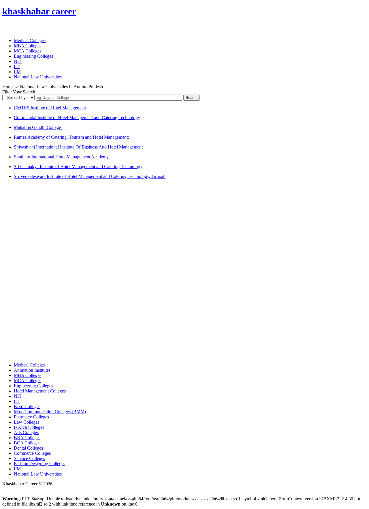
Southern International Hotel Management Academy (61, 156)
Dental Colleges (28, 448)
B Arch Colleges (29, 427)
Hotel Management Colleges (40, 390)
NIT (18, 61)
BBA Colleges (27, 437)
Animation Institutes (32, 370)
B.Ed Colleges (27, 406)
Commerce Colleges (32, 453)
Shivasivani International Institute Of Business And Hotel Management (78, 146)
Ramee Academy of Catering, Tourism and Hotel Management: (71, 137)
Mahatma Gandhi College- (38, 127)
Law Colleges (26, 422)
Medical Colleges (30, 40)
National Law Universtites (38, 76)
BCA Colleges (27, 442)
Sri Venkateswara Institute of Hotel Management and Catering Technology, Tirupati (89, 176)
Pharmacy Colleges (31, 416)
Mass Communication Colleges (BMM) (50, 411)
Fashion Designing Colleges (39, 463)
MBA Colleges (27, 45)
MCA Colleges (27, 50)
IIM (17, 71)
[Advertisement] (45, 270)
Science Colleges (29, 458)
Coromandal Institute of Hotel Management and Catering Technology (77, 117)
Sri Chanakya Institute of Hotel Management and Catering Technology (78, 166)
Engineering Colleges (33, 56)
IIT (17, 66)
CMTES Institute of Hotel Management (50, 107)
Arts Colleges (26, 432)
